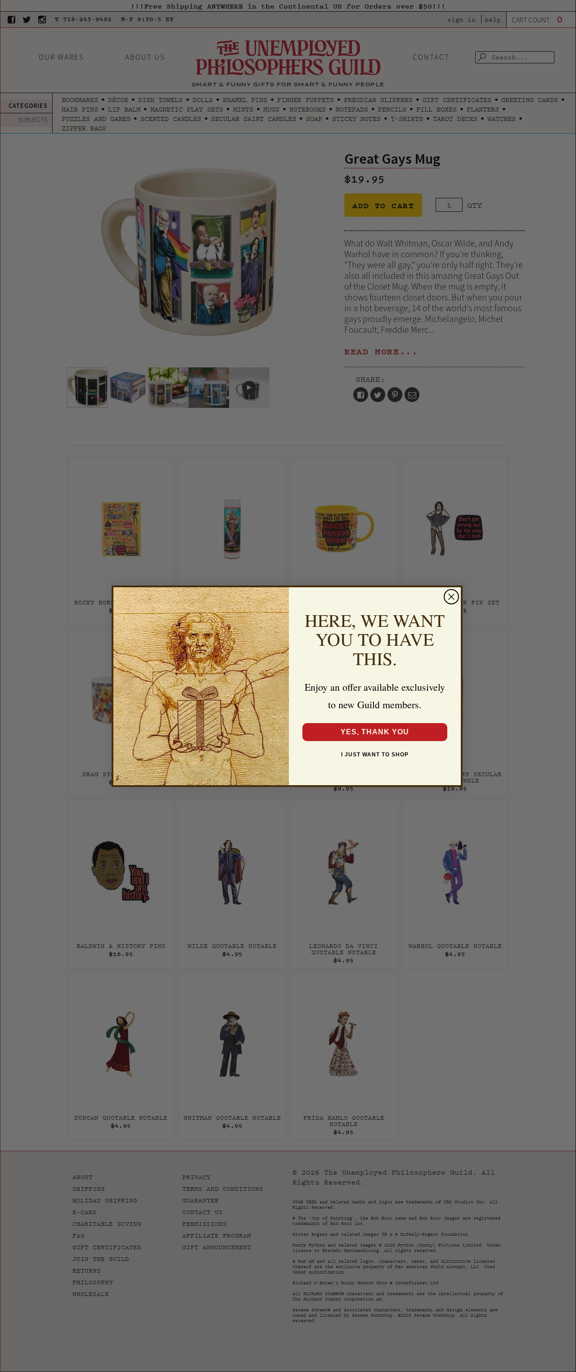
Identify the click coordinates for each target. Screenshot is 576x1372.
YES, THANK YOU (375, 732)
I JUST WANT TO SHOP (375, 754)
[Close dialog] (451, 596)
